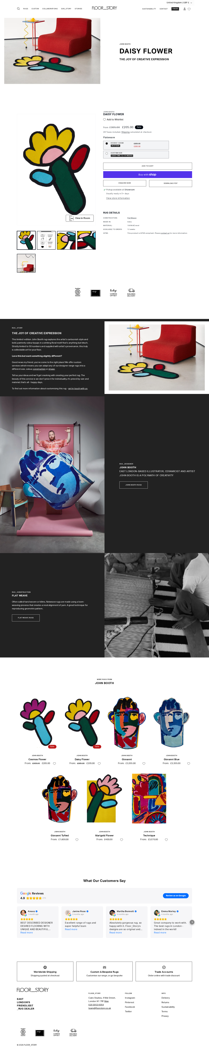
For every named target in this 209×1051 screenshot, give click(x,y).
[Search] (18, 8)
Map (106, 1001)
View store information (118, 198)
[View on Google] (23, 913)
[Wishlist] (189, 9)
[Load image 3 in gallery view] (66, 240)
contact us (165, 233)
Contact (164, 9)
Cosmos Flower (37, 759)
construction (39, 369)
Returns (165, 1002)
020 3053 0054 (96, 1005)
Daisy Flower (82, 759)
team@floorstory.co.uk (99, 1008)
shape (51, 369)
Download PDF (171, 183)
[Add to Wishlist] (54, 763)
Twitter (128, 1012)
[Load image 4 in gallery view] (86, 240)
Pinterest (129, 1002)
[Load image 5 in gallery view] (26, 263)
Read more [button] (26, 933)
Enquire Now (125, 183)
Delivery (166, 998)
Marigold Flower (104, 835)
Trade (175, 9)
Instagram (130, 998)
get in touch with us (77, 389)
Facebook (130, 1007)
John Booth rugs (133, 485)
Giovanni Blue (171, 759)
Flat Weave (131, 218)
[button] (192, 922)
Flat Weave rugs (26, 618)
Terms (165, 1012)
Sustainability (149, 9)
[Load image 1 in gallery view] (26, 240)
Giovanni (127, 759)
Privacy (165, 1016)
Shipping (125, 132)
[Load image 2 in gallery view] (46, 240)
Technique (149, 835)
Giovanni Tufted (60, 835)
